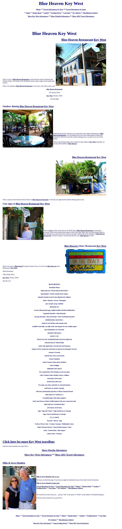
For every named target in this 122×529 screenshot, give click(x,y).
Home (18, 516)
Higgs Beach (19, 266)
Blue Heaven (72, 143)
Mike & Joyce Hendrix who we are (48, 476)
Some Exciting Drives (60, 523)
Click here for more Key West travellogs (29, 441)
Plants (28, 13)
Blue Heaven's (71, 246)
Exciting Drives (56, 13)
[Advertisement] (61, 23)
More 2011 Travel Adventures (83, 16)
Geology (46, 13)
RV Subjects (77, 13)
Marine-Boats (37, 13)
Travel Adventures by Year (53, 9)
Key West (100, 39)
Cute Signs (66, 13)
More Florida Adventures (60, 16)
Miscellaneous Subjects (90, 13)
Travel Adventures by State (76, 9)
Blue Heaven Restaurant (21, 79)
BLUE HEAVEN (54, 284)
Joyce (51, 230)
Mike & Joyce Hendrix (14, 463)
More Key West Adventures (38, 455)
